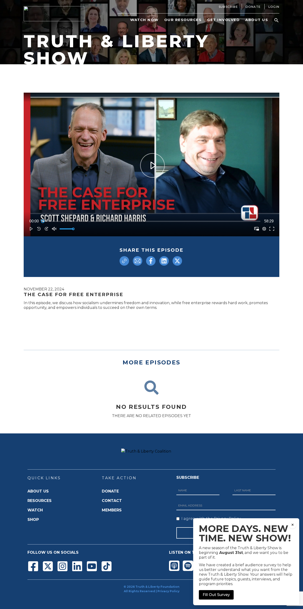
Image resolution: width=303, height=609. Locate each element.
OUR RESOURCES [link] (183, 19)
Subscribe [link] (228, 7)
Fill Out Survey (216, 594)
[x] (177, 261)
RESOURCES (39, 500)
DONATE (110, 491)
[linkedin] (164, 261)
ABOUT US (38, 491)
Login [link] (273, 7)
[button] (276, 20)
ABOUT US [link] (256, 19)
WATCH (35, 510)
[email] (137, 261)
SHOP (33, 519)
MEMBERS (112, 510)
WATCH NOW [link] (144, 19)
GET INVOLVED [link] (223, 19)
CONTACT (112, 500)
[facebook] (151, 261)
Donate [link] (253, 7)
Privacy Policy (168, 591)
